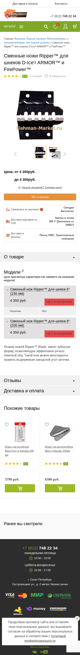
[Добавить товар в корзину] (20, 488)
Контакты (61, 3)
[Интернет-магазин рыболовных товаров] (15, 14)
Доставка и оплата (25, 3)
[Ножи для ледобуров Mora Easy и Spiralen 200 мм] (20, 432)
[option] (40, 152)
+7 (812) (63, 16)
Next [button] (64, 154)
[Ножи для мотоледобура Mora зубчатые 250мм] (60, 432)
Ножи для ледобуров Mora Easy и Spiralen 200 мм (19, 450)
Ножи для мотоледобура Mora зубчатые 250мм (59, 448)
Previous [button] (10, 115)
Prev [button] (15, 154)
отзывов (35, 76)
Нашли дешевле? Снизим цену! (42, 187)
